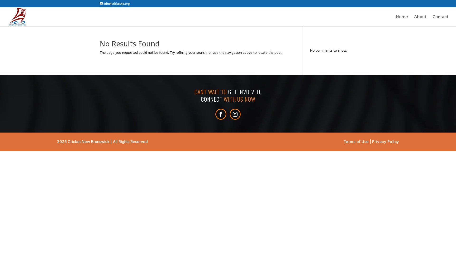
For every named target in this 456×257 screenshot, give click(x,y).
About (420, 17)
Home (402, 17)
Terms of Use (356, 141)
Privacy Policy (385, 141)
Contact (440, 17)
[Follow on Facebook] (220, 114)
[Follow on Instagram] (235, 114)
